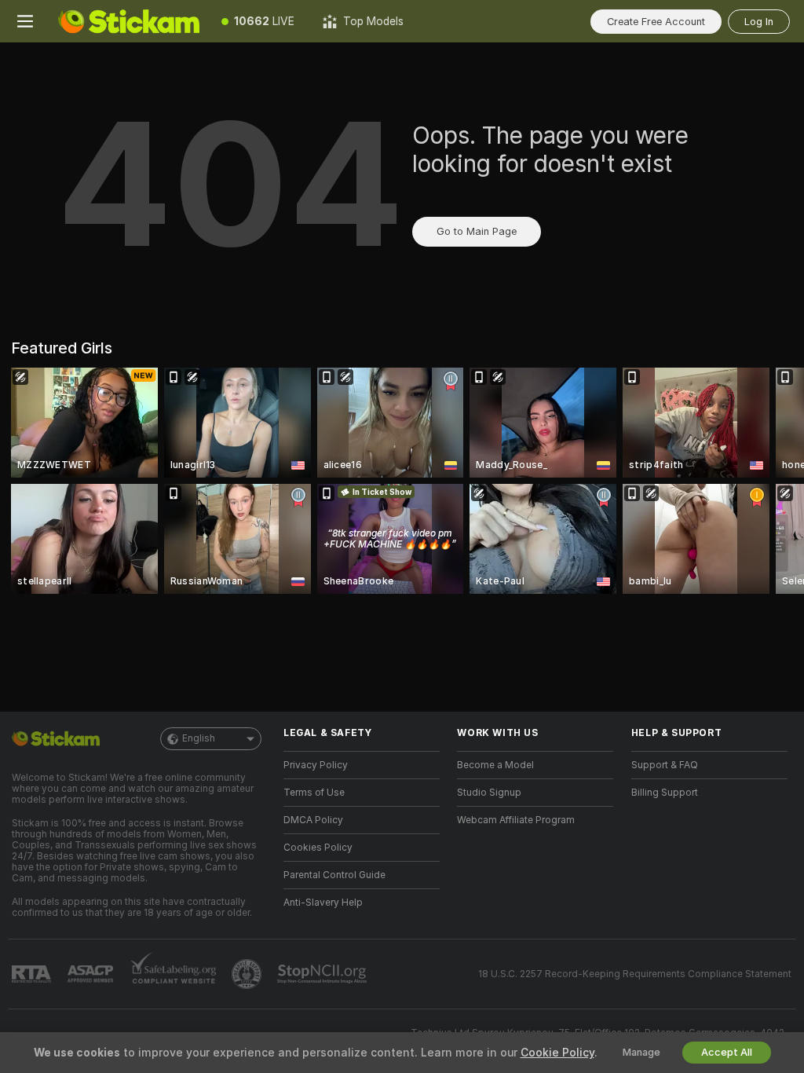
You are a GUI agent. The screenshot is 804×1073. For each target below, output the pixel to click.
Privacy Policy (315, 765)
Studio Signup (489, 792)
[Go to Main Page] (128, 21)
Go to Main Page (477, 231)
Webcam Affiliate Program (516, 820)
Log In (758, 21)
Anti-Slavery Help (323, 902)
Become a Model (495, 765)
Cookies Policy (318, 847)
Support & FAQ (664, 765)
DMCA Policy (313, 820)
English (198, 738)
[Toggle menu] (25, 21)
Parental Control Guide (334, 875)
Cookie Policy (557, 1052)
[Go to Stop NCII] (323, 974)
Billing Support (664, 792)
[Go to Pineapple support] (248, 974)
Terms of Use (314, 792)
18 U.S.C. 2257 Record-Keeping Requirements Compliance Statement (634, 974)
